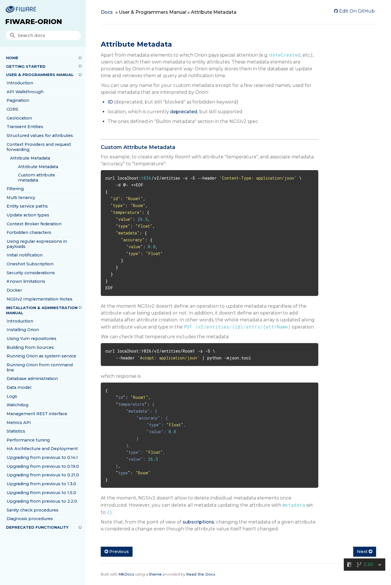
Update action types (28, 215)
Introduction (20, 82)
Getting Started (26, 66)
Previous (118, 551)
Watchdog (17, 404)
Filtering (15, 188)
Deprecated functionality (37, 527)
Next (363, 551)
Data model (19, 387)
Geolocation (19, 118)
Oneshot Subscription (30, 263)
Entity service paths (27, 206)
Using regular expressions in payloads (37, 244)
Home (12, 57)
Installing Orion (23, 329)
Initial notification (25, 255)
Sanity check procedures (32, 510)
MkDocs (126, 574)
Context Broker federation (34, 223)
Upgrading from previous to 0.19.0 (43, 466)
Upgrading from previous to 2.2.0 (42, 501)
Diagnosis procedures (30, 518)
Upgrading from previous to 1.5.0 (41, 492)
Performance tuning (28, 440)
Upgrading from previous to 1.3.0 (41, 483)
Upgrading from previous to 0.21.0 (43, 474)
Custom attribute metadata (36, 177)
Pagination (18, 100)
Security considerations (31, 272)
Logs (12, 396)
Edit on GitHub (356, 11)
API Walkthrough (25, 91)
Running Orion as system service (41, 356)
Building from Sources (30, 347)
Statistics (16, 431)
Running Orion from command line (40, 367)
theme (155, 574)
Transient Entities (25, 126)
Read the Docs (200, 574)
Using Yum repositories (31, 338)
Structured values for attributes (40, 135)
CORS (12, 109)
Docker (14, 290)
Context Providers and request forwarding (39, 147)
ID (110, 102)
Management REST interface (37, 413)
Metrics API (19, 422)
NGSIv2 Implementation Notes (39, 299)
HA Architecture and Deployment (42, 448)
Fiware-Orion (33, 21)
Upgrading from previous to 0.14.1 (42, 457)
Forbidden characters (29, 232)
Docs (107, 12)
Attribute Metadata (30, 158)
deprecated (183, 111)
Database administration (32, 378)
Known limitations (26, 281)
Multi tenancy (21, 197)
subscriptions (198, 522)
